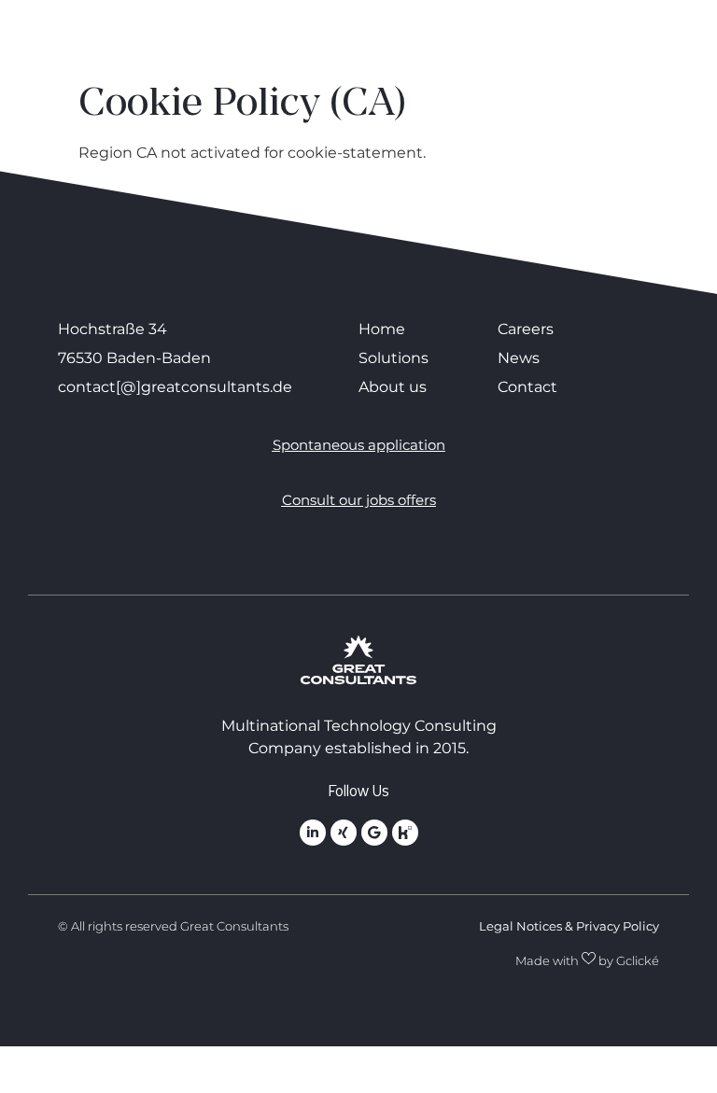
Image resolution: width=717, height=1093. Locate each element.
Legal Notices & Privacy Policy (569, 925)
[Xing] (343, 833)
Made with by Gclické (587, 960)
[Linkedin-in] (313, 833)
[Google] (374, 833)
